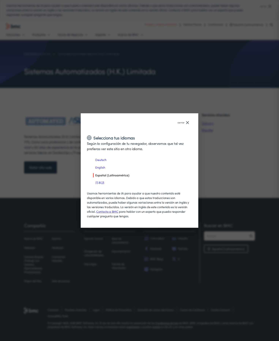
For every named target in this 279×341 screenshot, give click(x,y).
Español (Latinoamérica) (112, 175)
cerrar (180, 122)
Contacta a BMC (107, 212)
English (100, 167)
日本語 (99, 183)
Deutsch (100, 160)
